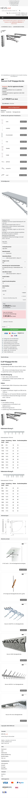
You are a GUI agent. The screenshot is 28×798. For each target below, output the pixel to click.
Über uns (3, 758)
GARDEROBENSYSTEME (18, 26)
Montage (3, 767)
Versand (3, 765)
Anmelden (18, 15)
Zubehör (3, 112)
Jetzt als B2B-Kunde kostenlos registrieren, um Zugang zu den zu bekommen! (14, 22)
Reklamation (4, 768)
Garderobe (8, 112)
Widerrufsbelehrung (6, 754)
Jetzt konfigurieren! (14, 107)
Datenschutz (4, 752)
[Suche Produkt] (19, 10)
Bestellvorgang (4, 756)
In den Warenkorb (14, 329)
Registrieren (24, 15)
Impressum (4, 749)
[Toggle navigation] (2, 17)
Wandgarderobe (16, 112)
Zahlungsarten (4, 763)
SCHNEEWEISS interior (6, 26)
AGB (2, 751)
